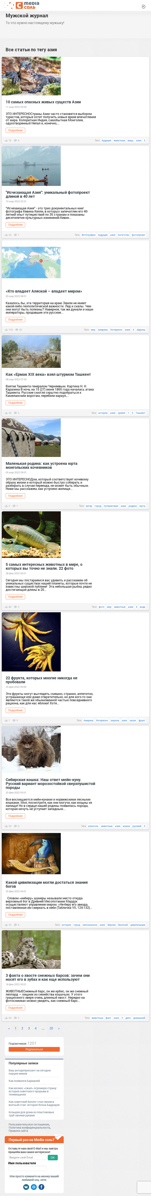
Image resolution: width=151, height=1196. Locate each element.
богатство (123, 234)
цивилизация (137, 924)
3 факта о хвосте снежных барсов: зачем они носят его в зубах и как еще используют (48, 977)
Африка (141, 329)
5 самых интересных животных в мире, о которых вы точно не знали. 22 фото (44, 566)
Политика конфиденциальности (29, 1127)
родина (133, 505)
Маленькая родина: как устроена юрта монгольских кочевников (41, 465)
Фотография (89, 234)
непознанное (90, 924)
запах (133, 720)
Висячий (123, 924)
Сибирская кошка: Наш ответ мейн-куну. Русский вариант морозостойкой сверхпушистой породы (50, 783)
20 (51, 1028)
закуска (114, 720)
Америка (103, 329)
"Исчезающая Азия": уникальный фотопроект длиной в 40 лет (48, 194)
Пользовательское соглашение (29, 1124)
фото (101, 606)
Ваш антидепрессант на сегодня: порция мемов (30, 1071)
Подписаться (34, 1049)
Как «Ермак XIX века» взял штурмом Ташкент (48, 374)
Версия (112, 924)
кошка (126, 826)
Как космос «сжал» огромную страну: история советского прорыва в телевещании (33, 1091)
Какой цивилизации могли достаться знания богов (47, 884)
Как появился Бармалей (24, 1081)
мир (93, 329)
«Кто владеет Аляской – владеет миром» (44, 291)
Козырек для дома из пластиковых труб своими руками (31, 1113)
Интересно (116, 329)
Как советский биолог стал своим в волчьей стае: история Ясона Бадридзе (34, 1103)
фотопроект (138, 234)
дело (128, 1017)
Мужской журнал (27, 15)
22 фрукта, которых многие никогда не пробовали (41, 680)
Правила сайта (18, 1131)
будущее (106, 140)
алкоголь (93, 826)
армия (121, 412)
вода (142, 606)
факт (108, 1017)
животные (119, 140)
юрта (142, 505)
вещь (131, 140)
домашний (139, 1017)
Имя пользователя (22, 1163)
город (98, 505)
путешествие (111, 505)
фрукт (142, 720)
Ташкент (140, 412)
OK (53, 1157)
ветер (89, 505)
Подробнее (15, 130)
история (103, 412)
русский (137, 826)
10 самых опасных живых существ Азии (43, 102)
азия (138, 140)
